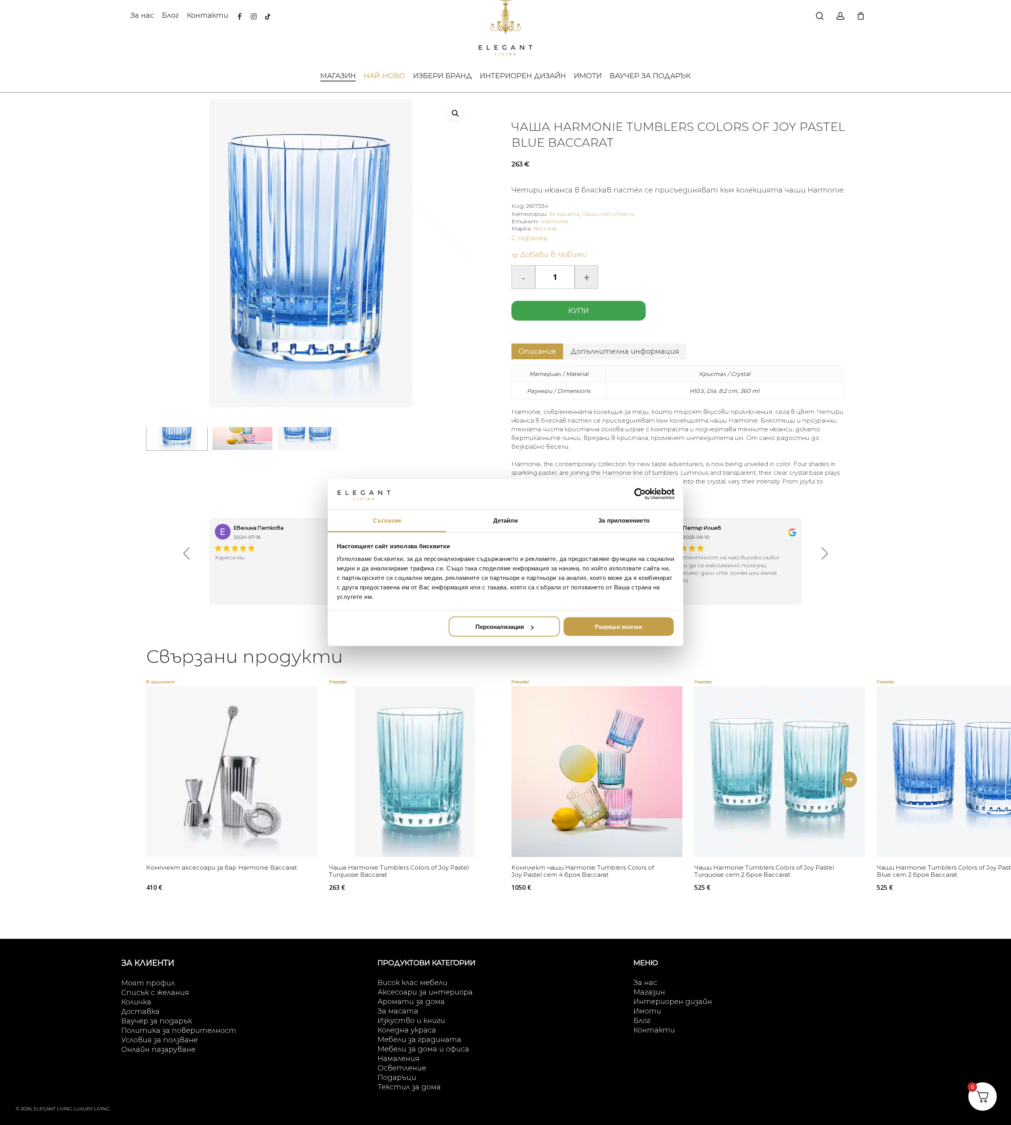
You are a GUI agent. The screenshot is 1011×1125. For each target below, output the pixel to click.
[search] (820, 16)
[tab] (537, 351)
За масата (564, 213)
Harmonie (554, 221)
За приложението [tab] (624, 520)
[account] (840, 16)
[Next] (849, 779)
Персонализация (499, 626)
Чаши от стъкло (608, 213)
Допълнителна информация (625, 351)
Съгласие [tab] (387, 520)
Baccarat (545, 228)
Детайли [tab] (505, 520)
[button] (455, 113)
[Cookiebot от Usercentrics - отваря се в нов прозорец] (640, 494)
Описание (537, 351)
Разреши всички (618, 626)
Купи (578, 310)
